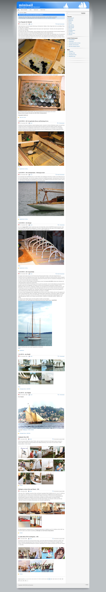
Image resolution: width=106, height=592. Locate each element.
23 (25, 580)
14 (51, 578)
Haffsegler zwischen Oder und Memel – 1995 (28, 489)
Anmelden (71, 51)
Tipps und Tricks (23, 117)
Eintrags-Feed (72, 53)
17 (58, 578)
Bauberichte (22, 168)
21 (21, 580)
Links (30, 9)
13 (49, 578)
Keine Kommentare (60, 24)
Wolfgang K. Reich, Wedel (28, 429)
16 (55, 578)
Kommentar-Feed (72, 54)
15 (53, 578)
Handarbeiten (72, 39)
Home (18, 10)
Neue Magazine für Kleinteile (25, 22)
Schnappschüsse (23, 388)
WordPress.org (72, 56)
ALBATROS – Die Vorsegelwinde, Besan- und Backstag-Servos (33, 121)
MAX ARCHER (71, 26)
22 (23, 580)
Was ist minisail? (24, 9)
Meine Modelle (71, 27)
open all (68, 17)
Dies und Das (71, 24)
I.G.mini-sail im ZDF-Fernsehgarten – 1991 (28, 536)
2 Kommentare (61, 123)
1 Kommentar (61, 224)
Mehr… (19, 166)
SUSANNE (71, 31)
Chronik (21, 485)
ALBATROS (22, 350)
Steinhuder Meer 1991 (23, 437)
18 (60, 578)
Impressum (36, 9)
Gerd (31, 24)
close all (72, 17)
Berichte (70, 21)
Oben (87, 584)
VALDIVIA (28, 388)
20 (18, 580)
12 (47, 578)
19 (62, 578)
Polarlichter (71, 41)
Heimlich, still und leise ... (74, 44)
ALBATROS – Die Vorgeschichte (26, 271)
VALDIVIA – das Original (24, 392)
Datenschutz (42, 9)
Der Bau (26, 168)
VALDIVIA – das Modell (24, 354)
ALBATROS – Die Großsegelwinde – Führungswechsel (31, 172)
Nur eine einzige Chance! (74, 46)
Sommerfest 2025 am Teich (74, 43)
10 (42, 578)
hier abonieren (49, 18)
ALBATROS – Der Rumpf (24, 223)
